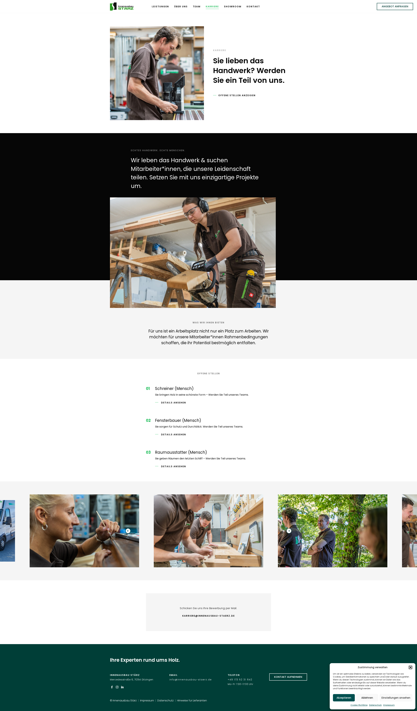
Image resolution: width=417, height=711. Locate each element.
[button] (410, 667)
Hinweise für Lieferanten (192, 700)
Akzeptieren (344, 697)
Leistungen (160, 6)
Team (197, 6)
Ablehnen (367, 697)
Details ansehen (173, 402)
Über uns (181, 6)
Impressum (389, 705)
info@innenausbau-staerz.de (190, 679)
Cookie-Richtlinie (359, 705)
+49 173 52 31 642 (240, 679)
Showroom (232, 6)
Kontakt (253, 6)
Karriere (212, 6)
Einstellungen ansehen (395, 697)
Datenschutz (375, 705)
